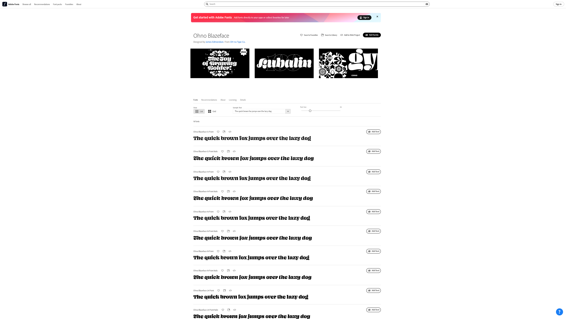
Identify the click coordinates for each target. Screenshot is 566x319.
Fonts (195, 100)
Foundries (69, 4)
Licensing (233, 100)
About (78, 4)
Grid (214, 111)
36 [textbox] (341, 107)
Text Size (303, 107)
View (195, 107)
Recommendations (42, 4)
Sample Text (237, 107)
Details (243, 100)
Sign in (559, 4)
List (201, 111)
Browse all (27, 4)
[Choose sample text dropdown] (288, 111)
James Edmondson (215, 41)
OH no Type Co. (237, 41)
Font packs (57, 4)
